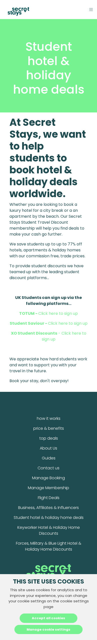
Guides (48, 458)
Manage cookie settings (48, 629)
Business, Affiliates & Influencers (48, 507)
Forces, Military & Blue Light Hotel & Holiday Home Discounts (48, 546)
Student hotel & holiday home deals (49, 517)
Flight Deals (48, 498)
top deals (48, 438)
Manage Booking (48, 478)
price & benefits (48, 428)
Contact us (48, 468)
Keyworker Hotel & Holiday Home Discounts (48, 530)
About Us (48, 448)
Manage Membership (48, 488)
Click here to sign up (48, 313)
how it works (48, 418)
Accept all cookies (48, 618)
